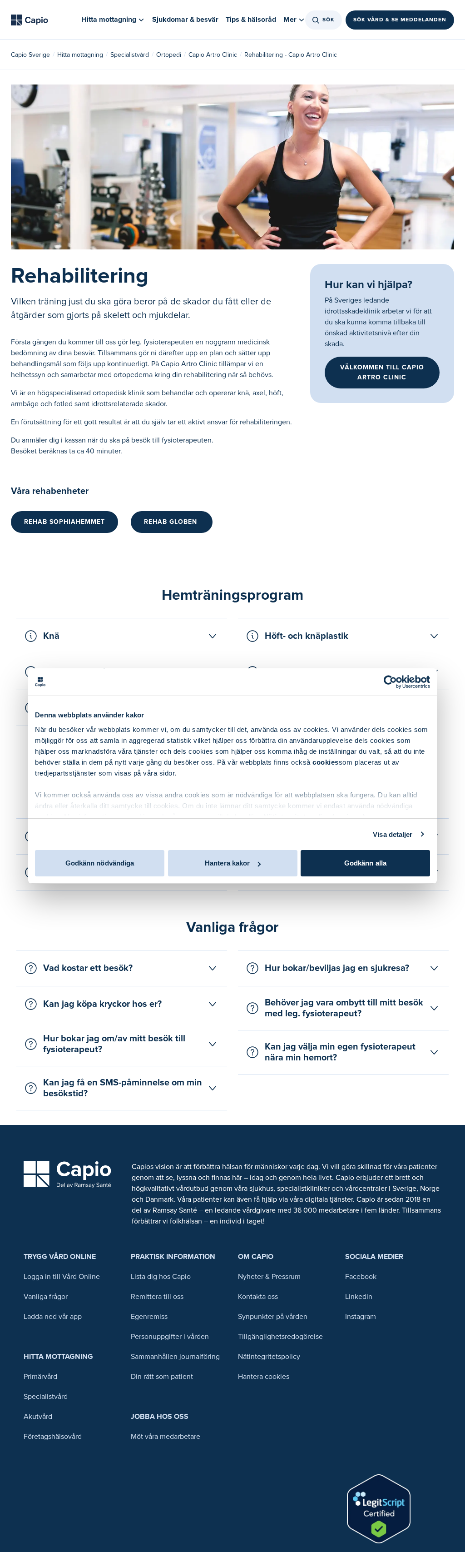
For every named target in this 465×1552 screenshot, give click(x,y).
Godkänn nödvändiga (99, 863)
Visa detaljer (392, 834)
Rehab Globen (171, 522)
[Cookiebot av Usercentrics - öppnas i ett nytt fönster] (390, 682)
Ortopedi (168, 55)
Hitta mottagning (80, 55)
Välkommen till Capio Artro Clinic (382, 372)
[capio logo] (67, 1174)
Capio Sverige (30, 55)
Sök (328, 19)
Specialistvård (129, 55)
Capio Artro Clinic (212, 55)
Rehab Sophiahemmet (64, 522)
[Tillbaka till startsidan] (29, 20)
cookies (325, 762)
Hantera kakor (227, 863)
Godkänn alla (365, 863)
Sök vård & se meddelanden (399, 19)
